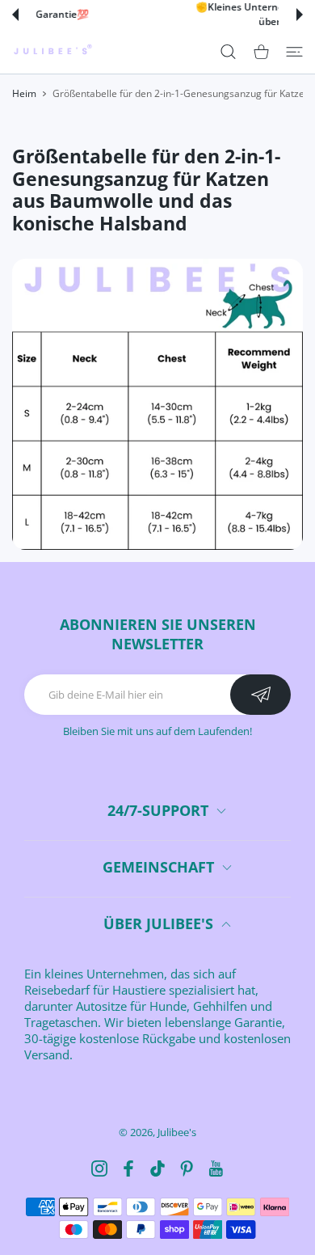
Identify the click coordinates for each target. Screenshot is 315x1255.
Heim (24, 93)
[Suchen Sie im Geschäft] (228, 51)
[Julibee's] (52, 51)
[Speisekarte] (294, 51)
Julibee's (177, 1132)
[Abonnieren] (260, 694)
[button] (15, 14)
